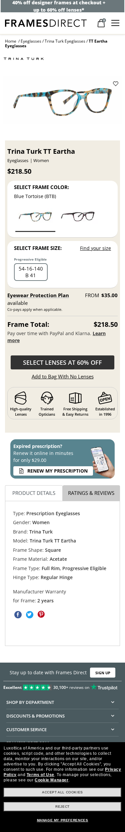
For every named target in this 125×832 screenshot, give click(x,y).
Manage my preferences (62, 820)
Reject (62, 806)
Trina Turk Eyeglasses (65, 41)
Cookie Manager (51, 780)
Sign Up (102, 672)
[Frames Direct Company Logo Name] (46, 22)
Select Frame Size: (38, 248)
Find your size (95, 248)
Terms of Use (40, 774)
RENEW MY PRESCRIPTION (57, 471)
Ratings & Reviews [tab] (91, 493)
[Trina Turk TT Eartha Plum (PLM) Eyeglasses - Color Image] (78, 219)
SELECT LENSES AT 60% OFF (62, 362)
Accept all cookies (62, 792)
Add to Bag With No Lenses (63, 376)
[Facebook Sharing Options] (18, 614)
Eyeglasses (31, 41)
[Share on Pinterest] (41, 614)
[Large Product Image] (63, 102)
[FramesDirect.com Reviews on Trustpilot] (62, 686)
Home (10, 41)
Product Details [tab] (33, 493)
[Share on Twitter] (29, 614)
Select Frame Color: (41, 187)
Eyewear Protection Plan (38, 295)
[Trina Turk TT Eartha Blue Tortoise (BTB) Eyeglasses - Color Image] (35, 219)
